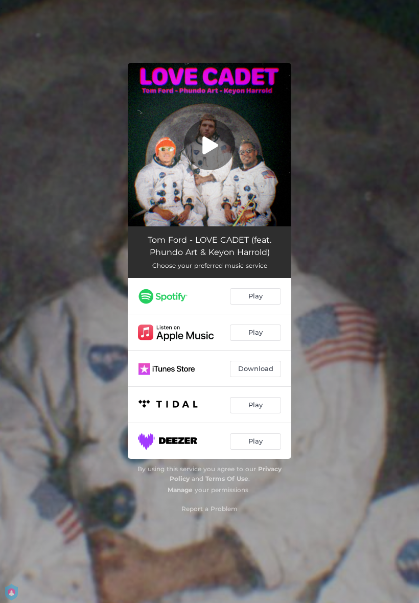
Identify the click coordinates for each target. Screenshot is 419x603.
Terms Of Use (226, 478)
